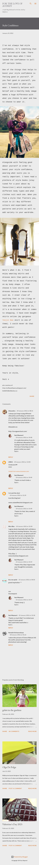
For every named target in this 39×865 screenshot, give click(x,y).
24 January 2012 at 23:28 (24, 526)
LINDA (10, 462)
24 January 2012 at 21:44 (24, 508)
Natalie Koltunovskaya (16, 632)
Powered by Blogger (21, 857)
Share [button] (32, 396)
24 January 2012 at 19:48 (24, 437)
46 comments (14, 731)
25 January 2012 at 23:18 (27, 615)
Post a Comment (15, 788)
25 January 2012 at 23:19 (24, 562)
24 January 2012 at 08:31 (25, 411)
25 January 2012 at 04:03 (27, 580)
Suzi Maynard (18, 435)
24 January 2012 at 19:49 (24, 477)
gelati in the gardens (11, 710)
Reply (10, 457)
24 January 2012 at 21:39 (18, 495)
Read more (32, 731)
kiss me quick (12, 580)
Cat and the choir (14, 493)
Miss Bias (11, 526)
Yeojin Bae (7, 320)
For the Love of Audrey (12, 4)
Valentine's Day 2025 (12, 824)
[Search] (30, 3)
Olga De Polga (9, 767)
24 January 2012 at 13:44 (22, 462)
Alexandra (11, 411)
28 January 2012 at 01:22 (18, 635)
